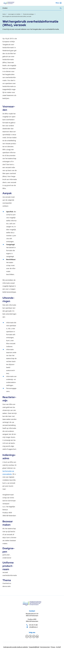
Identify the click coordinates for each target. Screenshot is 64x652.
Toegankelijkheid (34, 647)
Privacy (53, 647)
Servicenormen (45, 647)
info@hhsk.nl (33, 627)
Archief (58, 647)
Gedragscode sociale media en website (15, 647)
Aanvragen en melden (14, 14)
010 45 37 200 (33, 625)
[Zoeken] (61, 8)
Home (4, 14)
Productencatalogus (28, 14)
